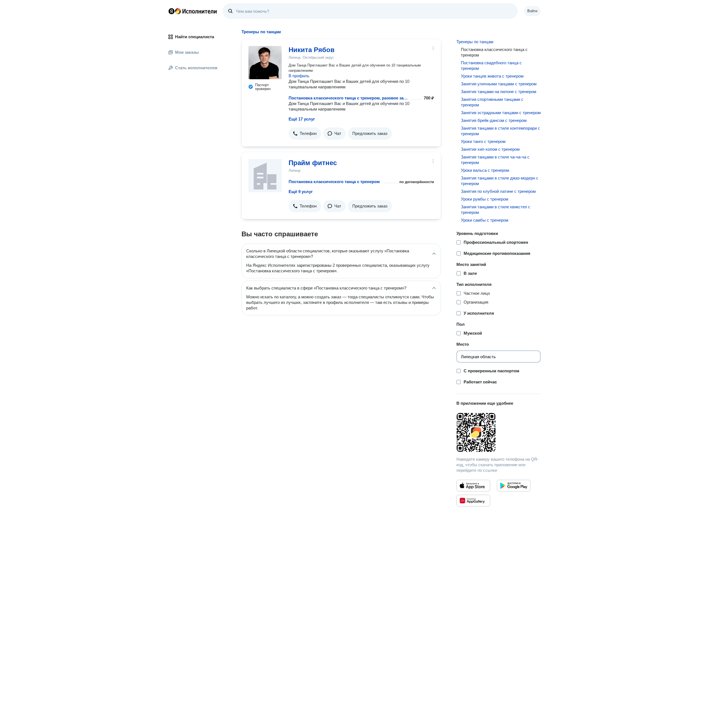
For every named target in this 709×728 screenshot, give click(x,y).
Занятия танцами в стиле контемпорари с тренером (500, 131)
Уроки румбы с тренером (484, 199)
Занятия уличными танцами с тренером (498, 83)
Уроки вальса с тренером (485, 170)
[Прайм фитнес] (265, 175)
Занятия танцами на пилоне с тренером (498, 91)
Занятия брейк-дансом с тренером (493, 120)
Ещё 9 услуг (301, 191)
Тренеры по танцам (474, 41)
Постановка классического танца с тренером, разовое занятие (348, 98)
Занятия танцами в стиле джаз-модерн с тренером (499, 181)
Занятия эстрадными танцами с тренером (501, 112)
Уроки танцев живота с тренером (492, 76)
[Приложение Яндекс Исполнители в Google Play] (514, 485)
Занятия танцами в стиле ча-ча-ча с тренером (495, 160)
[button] (305, 133)
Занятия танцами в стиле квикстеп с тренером (495, 209)
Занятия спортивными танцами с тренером (492, 102)
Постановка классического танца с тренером (334, 181)
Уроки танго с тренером (483, 141)
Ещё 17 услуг (302, 119)
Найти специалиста (194, 36)
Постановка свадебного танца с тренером (491, 65)
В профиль (299, 75)
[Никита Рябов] (265, 62)
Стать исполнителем (196, 67)
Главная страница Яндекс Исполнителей (192, 11)
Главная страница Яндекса (171, 11)
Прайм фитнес (313, 162)
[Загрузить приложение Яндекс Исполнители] (498, 432)
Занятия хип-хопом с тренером (490, 149)
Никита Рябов (312, 49)
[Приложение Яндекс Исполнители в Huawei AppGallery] (473, 500)
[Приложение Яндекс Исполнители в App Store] (473, 485)
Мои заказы (187, 52)
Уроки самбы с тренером (484, 220)
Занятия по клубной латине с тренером (498, 191)
